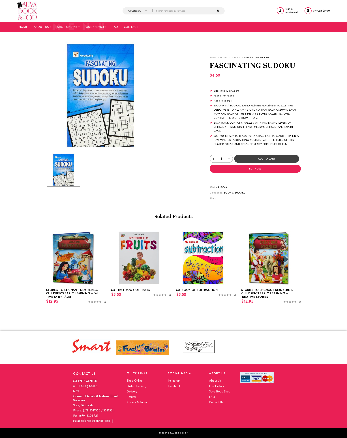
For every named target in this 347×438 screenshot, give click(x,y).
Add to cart (266, 158)
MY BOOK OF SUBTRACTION (197, 290)
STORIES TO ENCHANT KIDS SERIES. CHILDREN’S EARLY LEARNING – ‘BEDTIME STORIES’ (267, 293)
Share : (214, 198)
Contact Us (216, 402)
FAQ (212, 397)
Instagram (174, 381)
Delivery (132, 391)
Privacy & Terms (137, 402)
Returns (131, 397)
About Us (42, 27)
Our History (216, 386)
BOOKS (224, 57)
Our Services (96, 27)
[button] (318, 10)
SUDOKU (236, 57)
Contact (131, 27)
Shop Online (67, 27)
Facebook (174, 386)
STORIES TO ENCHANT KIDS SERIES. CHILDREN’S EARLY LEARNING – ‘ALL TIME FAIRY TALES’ (73, 293)
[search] (218, 10)
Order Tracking (136, 386)
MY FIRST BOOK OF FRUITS (130, 290)
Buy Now (255, 168)
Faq (115, 27)
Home (23, 27)
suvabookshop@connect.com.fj (93, 421)
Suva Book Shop (219, 391)
